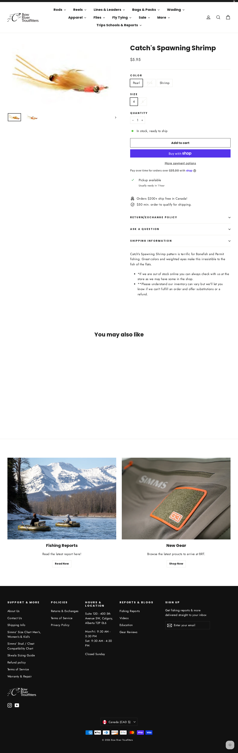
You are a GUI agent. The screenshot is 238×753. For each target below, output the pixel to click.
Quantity (139, 113)
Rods (58, 9)
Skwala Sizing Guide (21, 655)
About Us (13, 611)
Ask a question (144, 229)
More (162, 17)
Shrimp (165, 83)
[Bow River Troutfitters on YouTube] (17, 705)
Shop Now (176, 563)
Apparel (75, 17)
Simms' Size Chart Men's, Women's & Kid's (24, 634)
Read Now (62, 563)
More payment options (180, 163)
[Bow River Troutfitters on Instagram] (9, 705)
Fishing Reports (130, 611)
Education (126, 625)
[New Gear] (176, 498)
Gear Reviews (128, 632)
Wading (174, 9)
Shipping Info (16, 625)
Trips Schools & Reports (118, 25)
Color (136, 75)
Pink (150, 83)
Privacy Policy (60, 625)
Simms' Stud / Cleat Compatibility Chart (20, 645)
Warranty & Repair (19, 676)
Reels (78, 9)
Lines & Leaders (108, 9)
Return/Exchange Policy (153, 217)
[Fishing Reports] (61, 498)
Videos (124, 618)
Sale (143, 17)
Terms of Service (18, 669)
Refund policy (16, 662)
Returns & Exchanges (64, 611)
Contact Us (14, 618)
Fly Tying (120, 17)
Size (134, 94)
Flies (98, 17)
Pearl (136, 83)
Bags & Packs (144, 9)
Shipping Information (151, 241)
